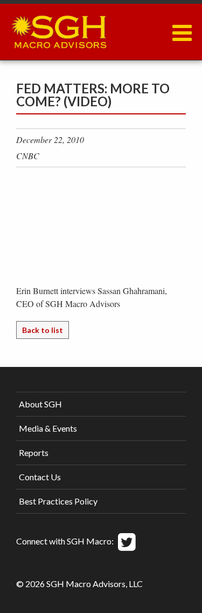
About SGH (40, 404)
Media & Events (48, 428)
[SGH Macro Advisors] (58, 29)
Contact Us (40, 477)
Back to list (42, 330)
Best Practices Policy (58, 501)
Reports (33, 452)
